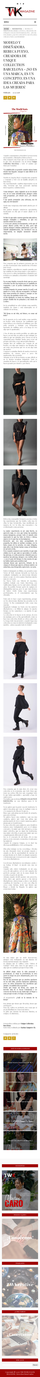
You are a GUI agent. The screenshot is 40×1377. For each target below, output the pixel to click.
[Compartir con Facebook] (5, 98)
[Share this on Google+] (14, 98)
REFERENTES (17, 29)
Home (6, 29)
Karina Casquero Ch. (28, 1028)
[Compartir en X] (10, 98)
